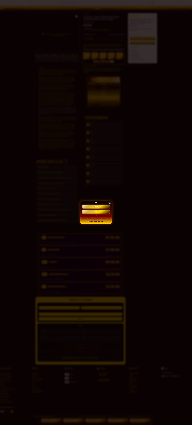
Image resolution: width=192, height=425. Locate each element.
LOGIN (96, 206)
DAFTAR (96, 212)
